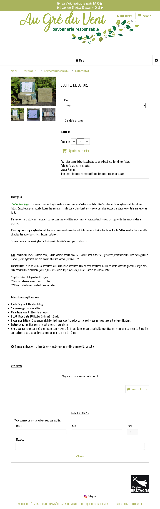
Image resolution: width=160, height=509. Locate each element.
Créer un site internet (128, 504)
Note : (130, 426)
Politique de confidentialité (96, 504)
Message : (20, 439)
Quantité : (65, 142)
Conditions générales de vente (59, 504)
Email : (19, 426)
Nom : (74, 426)
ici (87, 241)
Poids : (67, 100)
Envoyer (81, 455)
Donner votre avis (138, 389)
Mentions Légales (28, 504)
